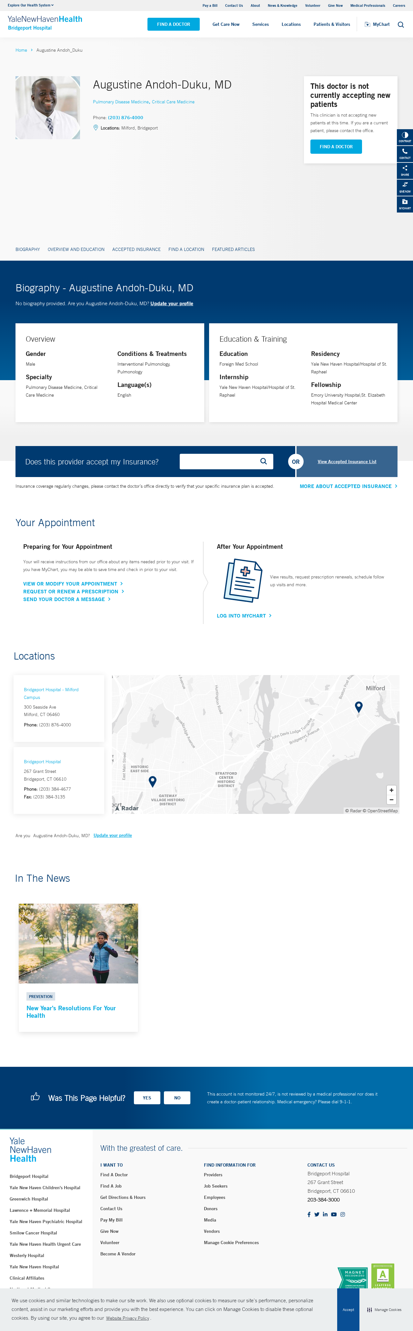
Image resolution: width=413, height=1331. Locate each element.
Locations (291, 24)
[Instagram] (342, 1215)
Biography (27, 249)
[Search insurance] (265, 461)
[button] (384, 1310)
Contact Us (234, 5)
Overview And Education (76, 249)
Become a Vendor (118, 1254)
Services (260, 24)
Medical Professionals (367, 5)
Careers (399, 5)
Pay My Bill (111, 1220)
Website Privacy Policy (127, 1318)
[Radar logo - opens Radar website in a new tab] (126, 808)
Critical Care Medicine (173, 102)
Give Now (335, 5)
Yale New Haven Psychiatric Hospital (46, 1221)
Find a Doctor (173, 24)
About (255, 5)
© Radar (353, 811)
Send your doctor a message (64, 599)
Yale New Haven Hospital (34, 1267)
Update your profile (171, 303)
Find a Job (111, 1186)
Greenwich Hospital (29, 1199)
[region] (255, 744)
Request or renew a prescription (70, 591)
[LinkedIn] (325, 1215)
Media (210, 1220)
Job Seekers (215, 1186)
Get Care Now (226, 24)
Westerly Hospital (27, 1255)
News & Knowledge (282, 5)
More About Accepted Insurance (346, 486)
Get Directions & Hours (123, 1197)
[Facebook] (309, 1215)
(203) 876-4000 (125, 117)
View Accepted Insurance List (347, 461)
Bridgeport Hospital (42, 761)
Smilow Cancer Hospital (33, 1233)
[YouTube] (334, 1215)
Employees (214, 1197)
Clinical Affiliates (27, 1278)
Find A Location (186, 249)
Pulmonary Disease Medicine (121, 102)
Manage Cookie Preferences (231, 1242)
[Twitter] (316, 1215)
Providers (213, 1175)
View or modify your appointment (70, 583)
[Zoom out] (391, 799)
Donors (210, 1208)
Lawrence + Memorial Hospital (40, 1210)
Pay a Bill (210, 5)
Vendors (212, 1231)
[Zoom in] (391, 790)
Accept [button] (348, 1309)
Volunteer (312, 5)
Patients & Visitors (332, 24)
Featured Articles (233, 249)
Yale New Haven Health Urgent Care (45, 1244)
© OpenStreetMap (380, 811)
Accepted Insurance (136, 249)
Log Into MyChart (241, 615)
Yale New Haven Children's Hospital (45, 1188)
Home (21, 50)
